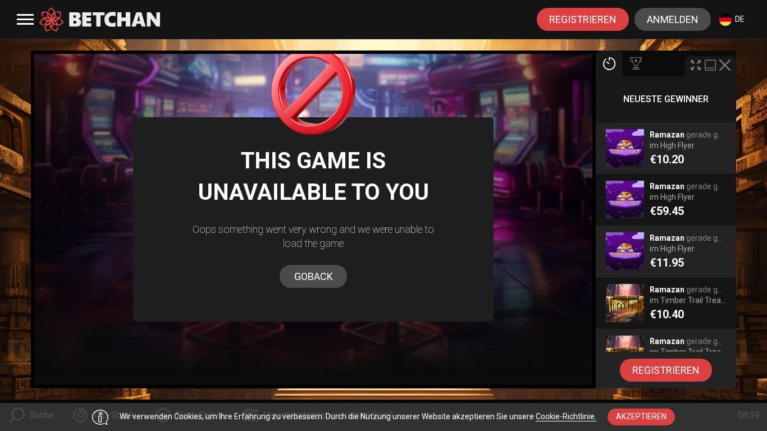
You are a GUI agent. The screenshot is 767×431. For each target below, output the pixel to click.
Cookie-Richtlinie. (566, 416)
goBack (313, 276)
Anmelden (672, 19)
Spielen (666, 153)
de (740, 19)
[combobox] (732, 19)
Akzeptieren (641, 416)
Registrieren (583, 19)
